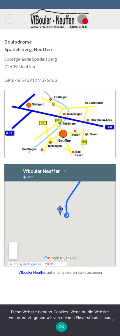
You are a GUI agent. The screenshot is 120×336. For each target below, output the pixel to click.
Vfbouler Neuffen (32, 272)
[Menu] (9, 19)
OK (61, 326)
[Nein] (113, 322)
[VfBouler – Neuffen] (60, 19)
